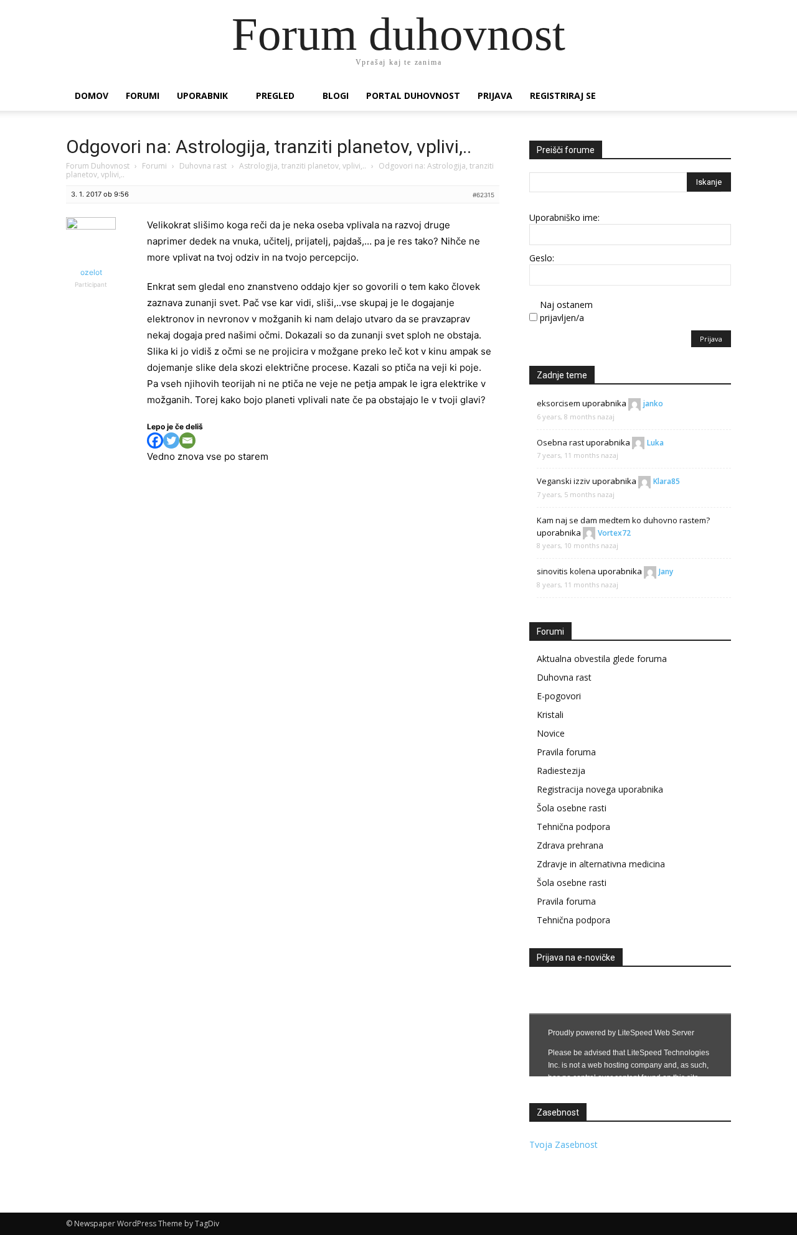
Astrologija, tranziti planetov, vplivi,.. (302, 166)
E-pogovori (559, 696)
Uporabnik (202, 95)
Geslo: (541, 258)
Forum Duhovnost (98, 166)
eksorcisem (558, 403)
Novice (551, 733)
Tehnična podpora (573, 826)
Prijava (711, 338)
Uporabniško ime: (564, 217)
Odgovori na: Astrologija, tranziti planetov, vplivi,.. (268, 146)
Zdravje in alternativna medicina (601, 864)
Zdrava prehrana (570, 845)
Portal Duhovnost (413, 95)
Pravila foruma (566, 752)
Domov (91, 95)
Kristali (550, 714)
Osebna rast (560, 442)
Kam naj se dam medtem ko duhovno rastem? (623, 520)
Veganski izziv (563, 481)
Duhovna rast (203, 166)
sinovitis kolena (566, 571)
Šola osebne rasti (571, 808)
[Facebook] (155, 440)
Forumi (142, 95)
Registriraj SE (563, 95)
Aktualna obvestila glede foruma (602, 658)
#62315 (483, 194)
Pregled (275, 95)
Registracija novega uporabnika (600, 789)
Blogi (336, 95)
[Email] (187, 440)
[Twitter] (171, 440)
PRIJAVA (495, 95)
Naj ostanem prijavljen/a (566, 311)
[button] (716, 97)
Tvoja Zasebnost (563, 1144)
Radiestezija (561, 770)
